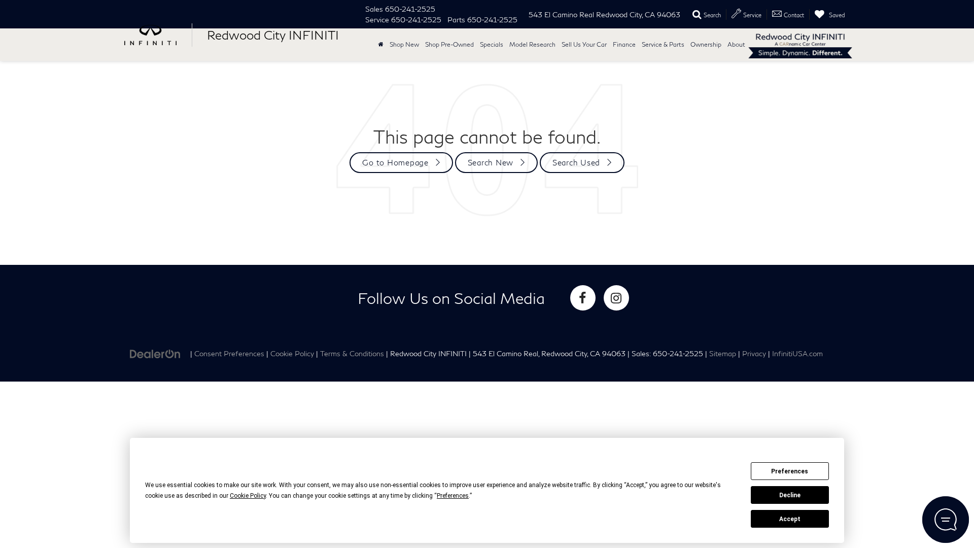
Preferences (789, 471)
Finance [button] (624, 44)
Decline (790, 495)
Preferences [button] (453, 495)
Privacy (754, 354)
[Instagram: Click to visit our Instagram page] (616, 298)
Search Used (576, 162)
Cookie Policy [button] (248, 495)
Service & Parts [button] (663, 44)
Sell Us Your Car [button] (584, 44)
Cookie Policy (292, 354)
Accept (790, 519)
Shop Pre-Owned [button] (449, 44)
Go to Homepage (395, 162)
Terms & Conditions (352, 354)
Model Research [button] (532, 44)
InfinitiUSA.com (797, 354)
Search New (491, 162)
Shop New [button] (404, 44)
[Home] (381, 44)
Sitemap (722, 354)
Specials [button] (491, 44)
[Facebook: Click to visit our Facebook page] (583, 298)
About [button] (736, 44)
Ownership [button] (705, 44)
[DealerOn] (155, 353)
